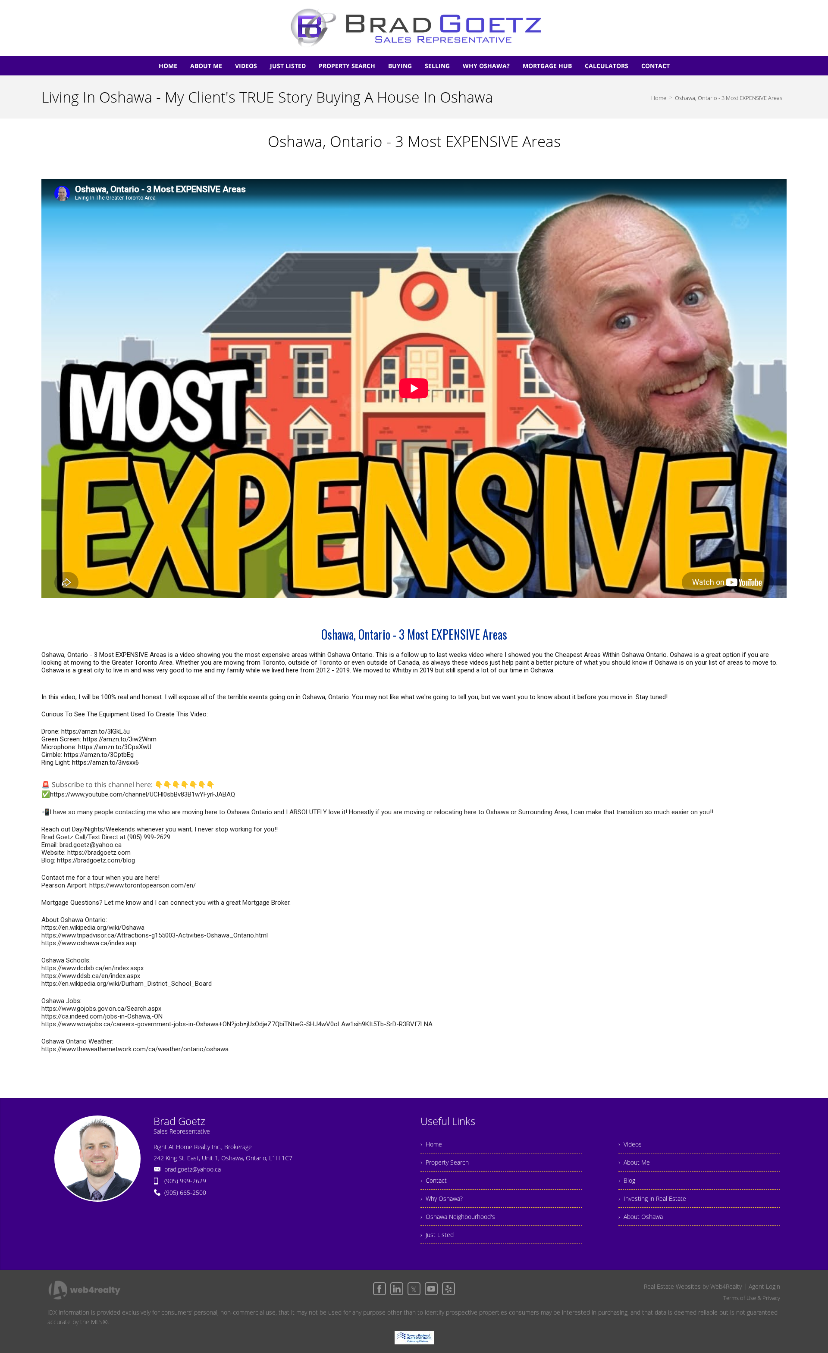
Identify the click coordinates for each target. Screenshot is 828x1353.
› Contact (433, 1180)
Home (658, 98)
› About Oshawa (640, 1216)
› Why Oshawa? (441, 1198)
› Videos (630, 1144)
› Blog (626, 1180)
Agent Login (764, 1286)
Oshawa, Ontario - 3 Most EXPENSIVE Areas (728, 98)
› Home (431, 1144)
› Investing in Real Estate (652, 1198)
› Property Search (444, 1162)
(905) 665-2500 (185, 1192)
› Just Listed (437, 1235)
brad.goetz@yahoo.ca (192, 1169)
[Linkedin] (396, 1288)
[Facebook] (379, 1288)
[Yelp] (448, 1288)
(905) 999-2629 (185, 1181)
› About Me (634, 1162)
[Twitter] (414, 1288)
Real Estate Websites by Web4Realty (693, 1286)
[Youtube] (431, 1288)
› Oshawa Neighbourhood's (457, 1216)
